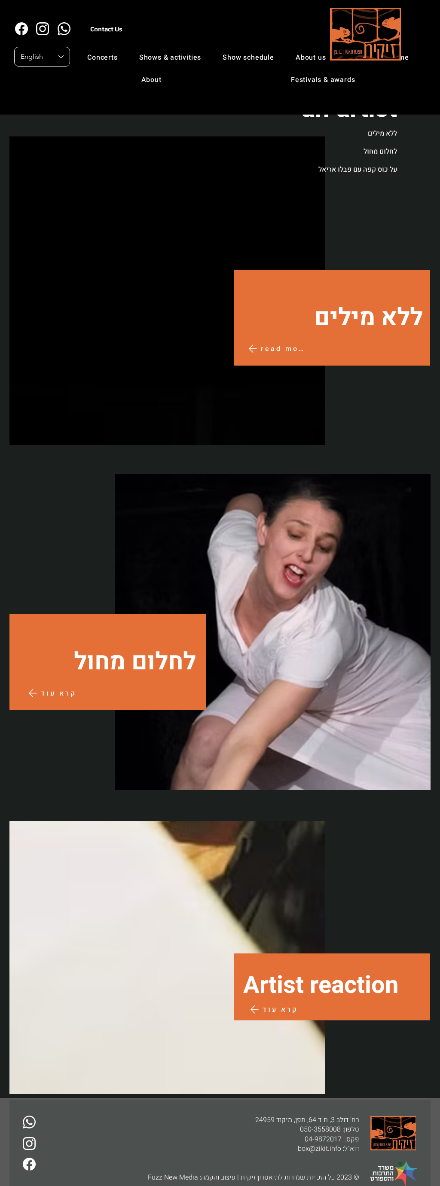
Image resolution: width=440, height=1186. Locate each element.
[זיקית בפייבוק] (21, 28)
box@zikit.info (319, 1149)
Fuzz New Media (173, 1177)
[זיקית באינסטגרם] (42, 28)
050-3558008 (320, 1129)
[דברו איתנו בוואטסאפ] (29, 1122)
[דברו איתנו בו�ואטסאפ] (63, 28)
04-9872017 (323, 1139)
